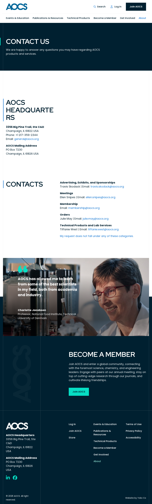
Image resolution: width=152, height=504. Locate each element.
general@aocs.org (26, 139)
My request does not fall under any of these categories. (96, 236)
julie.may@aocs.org (96, 218)
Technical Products (78, 18)
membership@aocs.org (84, 208)
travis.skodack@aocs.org (107, 186)
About (142, 18)
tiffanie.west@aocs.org (103, 229)
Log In (117, 6)
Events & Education (17, 18)
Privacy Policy (134, 431)
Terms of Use (133, 424)
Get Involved (127, 18)
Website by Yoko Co (135, 497)
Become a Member (105, 18)
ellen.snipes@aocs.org (100, 197)
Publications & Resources (48, 18)
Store (72, 437)
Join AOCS (136, 6)
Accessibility (133, 437)
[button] (100, 6)
